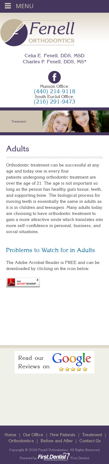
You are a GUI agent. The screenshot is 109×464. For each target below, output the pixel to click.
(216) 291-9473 (54, 101)
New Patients (62, 434)
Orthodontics (21, 440)
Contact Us (90, 440)
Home (10, 434)
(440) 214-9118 (54, 91)
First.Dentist (79, 458)
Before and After (57, 440)
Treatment (92, 434)
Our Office (33, 434)
